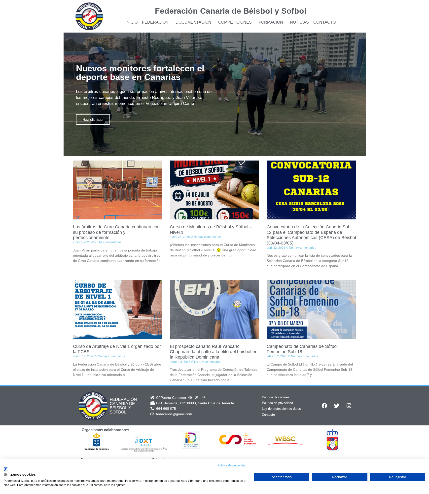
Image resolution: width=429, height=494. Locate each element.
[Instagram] (348, 405)
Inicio (132, 22)
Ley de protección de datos (281, 409)
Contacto (324, 22)
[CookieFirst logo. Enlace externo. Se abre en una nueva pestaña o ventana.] (5, 469)
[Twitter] (336, 405)
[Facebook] (324, 405)
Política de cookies (275, 397)
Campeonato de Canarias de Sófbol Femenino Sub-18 (302, 349)
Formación (271, 22)
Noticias (299, 22)
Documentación (193, 22)
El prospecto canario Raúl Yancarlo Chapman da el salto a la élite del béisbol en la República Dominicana (213, 352)
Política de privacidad (277, 403)
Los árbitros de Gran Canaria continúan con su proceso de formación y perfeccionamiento (116, 232)
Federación (155, 22)
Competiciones (235, 22)
